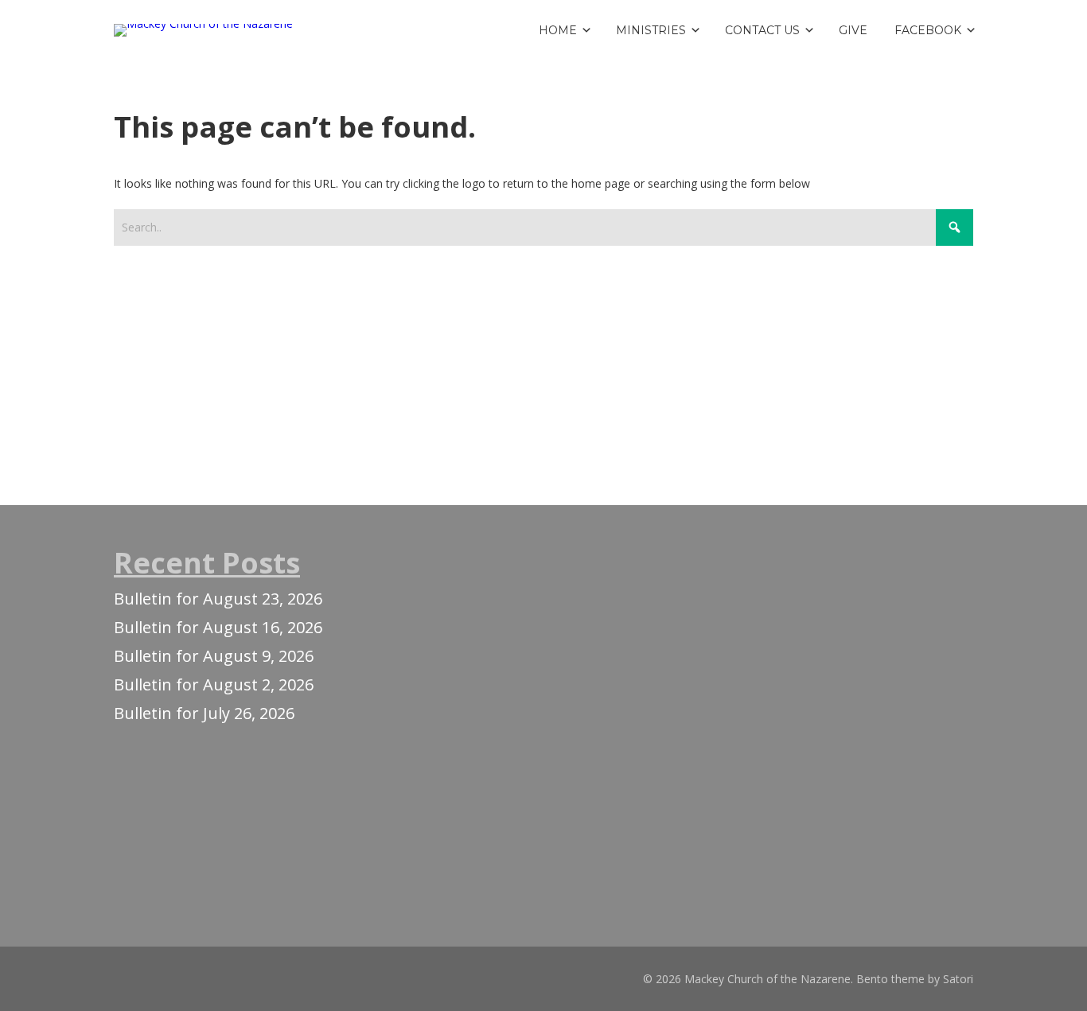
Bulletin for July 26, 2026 (204, 713)
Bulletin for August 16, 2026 (218, 627)
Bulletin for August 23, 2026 (218, 598)
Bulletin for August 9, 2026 (214, 656)
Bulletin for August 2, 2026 (214, 684)
